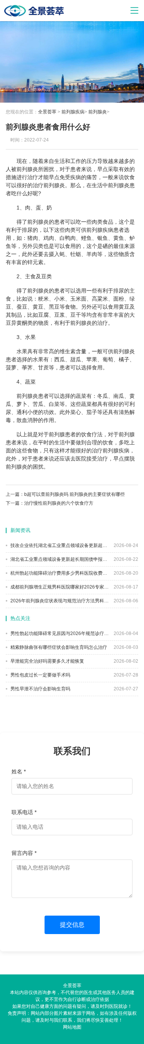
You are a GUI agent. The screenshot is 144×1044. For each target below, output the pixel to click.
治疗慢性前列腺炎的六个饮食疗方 (58, 503)
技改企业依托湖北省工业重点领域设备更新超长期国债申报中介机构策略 (59, 545)
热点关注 (20, 618)
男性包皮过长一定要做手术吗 (39, 675)
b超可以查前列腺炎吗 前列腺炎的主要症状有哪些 (74, 494)
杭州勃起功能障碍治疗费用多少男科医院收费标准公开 (59, 573)
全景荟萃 (47, 112)
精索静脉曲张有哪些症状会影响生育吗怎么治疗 (58, 647)
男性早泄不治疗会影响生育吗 (39, 689)
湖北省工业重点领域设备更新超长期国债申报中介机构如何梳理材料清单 (59, 559)
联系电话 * (24, 812)
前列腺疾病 (72, 112)
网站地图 (72, 1027)
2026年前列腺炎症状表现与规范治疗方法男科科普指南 (59, 600)
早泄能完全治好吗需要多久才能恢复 (46, 661)
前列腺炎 (97, 112)
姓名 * (19, 771)
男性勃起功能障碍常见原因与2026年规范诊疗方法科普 (59, 633)
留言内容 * (24, 853)
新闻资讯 (20, 530)
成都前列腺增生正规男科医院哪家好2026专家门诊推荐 (59, 587)
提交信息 (72, 924)
